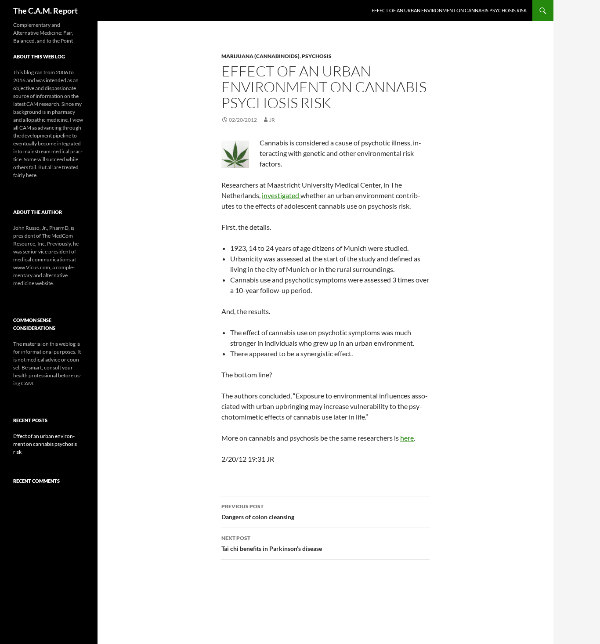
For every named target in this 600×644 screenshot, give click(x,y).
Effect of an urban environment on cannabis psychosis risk (449, 10)
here (407, 438)
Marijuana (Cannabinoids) (260, 56)
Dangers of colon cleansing (257, 512)
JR (272, 119)
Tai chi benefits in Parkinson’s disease (271, 543)
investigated (281, 195)
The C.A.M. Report (45, 10)
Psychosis (317, 56)
